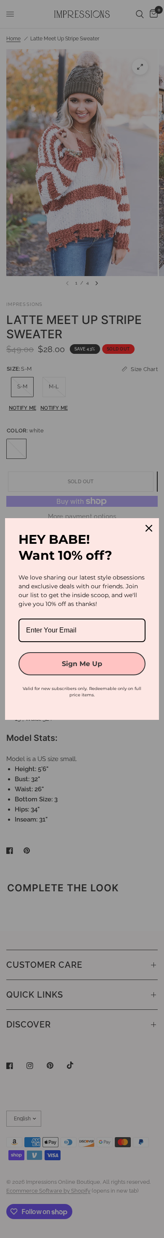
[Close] (149, 528)
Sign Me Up (82, 664)
